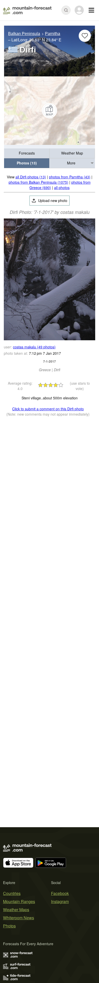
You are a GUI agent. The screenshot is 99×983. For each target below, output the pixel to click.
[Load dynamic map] (49, 110)
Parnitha (52, 33)
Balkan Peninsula (24, 33)
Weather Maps (16, 909)
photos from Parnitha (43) (69, 176)
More (71, 162)
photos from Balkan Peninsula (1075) (38, 182)
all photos (62, 187)
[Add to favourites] (85, 36)
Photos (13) (27, 162)
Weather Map (72, 153)
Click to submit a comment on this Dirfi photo (48, 408)
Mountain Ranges (19, 901)
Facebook (60, 893)
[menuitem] (27, 153)
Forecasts (27, 153)
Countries (12, 893)
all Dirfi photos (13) (30, 176)
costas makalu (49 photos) (34, 346)
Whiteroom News (18, 918)
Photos (9, 926)
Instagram (60, 901)
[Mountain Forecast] (27, 10)
